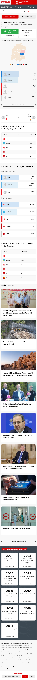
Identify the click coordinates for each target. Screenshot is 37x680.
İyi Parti (10, 80)
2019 (25, 676)
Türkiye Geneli (6, 11)
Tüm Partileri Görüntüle (18, 104)
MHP (9, 74)
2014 (32, 676)
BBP (9, 86)
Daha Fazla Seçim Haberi (18, 541)
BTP (9, 97)
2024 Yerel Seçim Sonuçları (11, 676)
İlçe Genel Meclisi (27, 16)
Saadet (10, 91)
